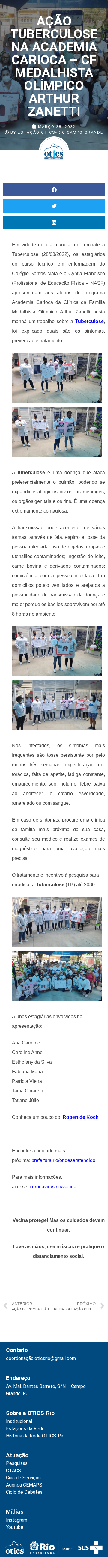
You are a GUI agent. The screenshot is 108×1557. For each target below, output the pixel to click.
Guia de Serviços (23, 1478)
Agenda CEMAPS (24, 1485)
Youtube (14, 1527)
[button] (54, 189)
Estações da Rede (25, 1428)
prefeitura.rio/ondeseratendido (63, 1160)
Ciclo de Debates (24, 1492)
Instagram (16, 1520)
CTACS (13, 1470)
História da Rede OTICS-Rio (35, 1436)
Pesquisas (17, 1463)
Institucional (19, 1421)
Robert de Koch (80, 1117)
